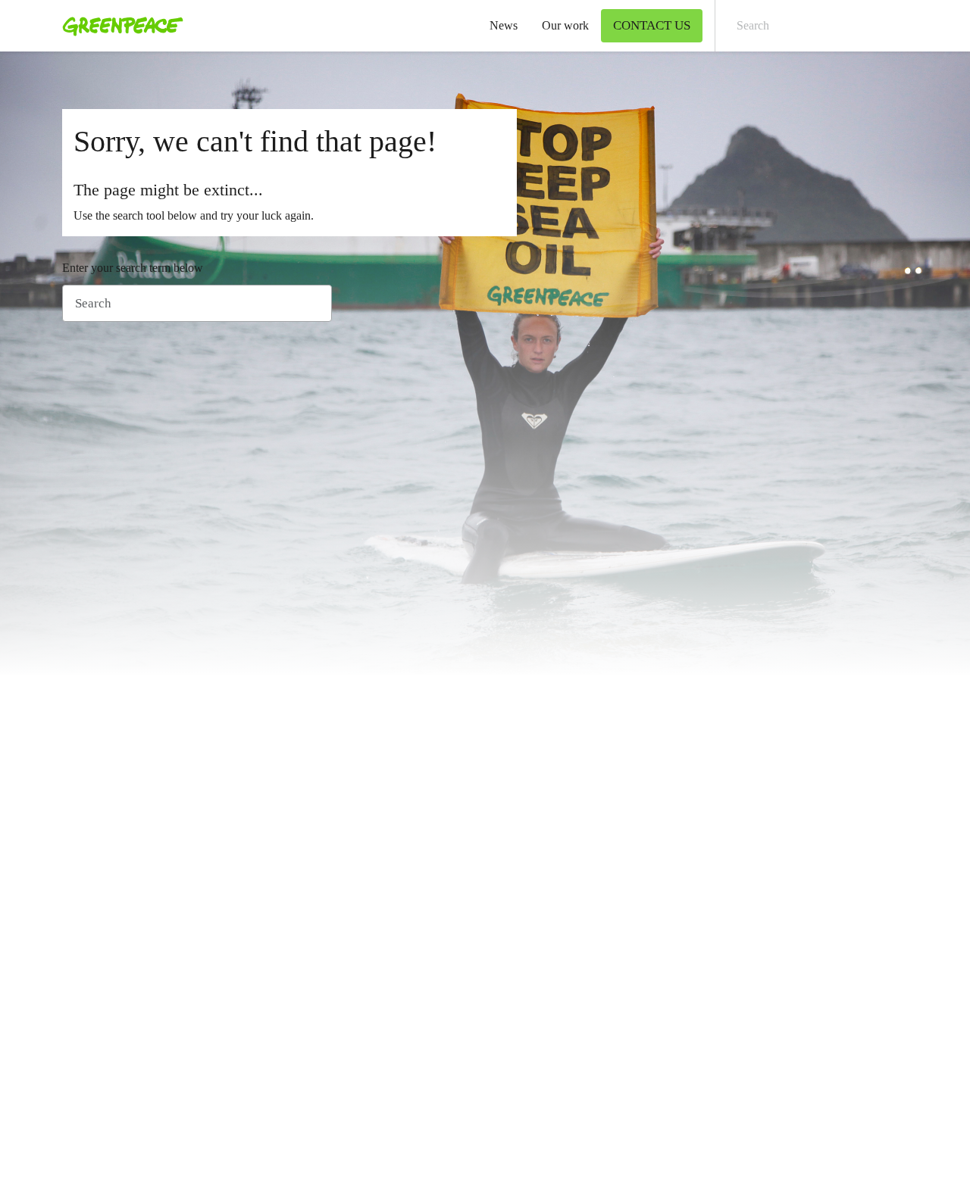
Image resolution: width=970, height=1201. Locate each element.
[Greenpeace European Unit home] (118, 25)
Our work (565, 25)
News (504, 25)
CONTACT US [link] (651, 25)
